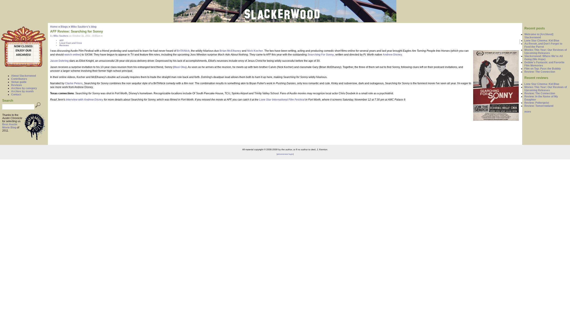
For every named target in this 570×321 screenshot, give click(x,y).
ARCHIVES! (23, 54)
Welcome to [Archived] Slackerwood (538, 36)
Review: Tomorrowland (538, 105)
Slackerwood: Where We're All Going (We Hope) (543, 58)
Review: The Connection (539, 71)
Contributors (19, 78)
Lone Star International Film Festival (282, 99)
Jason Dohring (59, 60)
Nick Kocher (255, 50)
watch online (72, 54)
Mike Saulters (60, 36)
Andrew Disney (392, 54)
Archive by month (22, 91)
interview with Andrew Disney (84, 99)
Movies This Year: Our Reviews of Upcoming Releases (545, 51)
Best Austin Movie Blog (9, 126)
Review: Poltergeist (536, 102)
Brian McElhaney (230, 50)
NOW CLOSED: (23, 46)
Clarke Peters (74, 83)
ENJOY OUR (23, 50)
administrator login (285, 154)
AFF (61, 40)
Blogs (64, 26)
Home (54, 26)
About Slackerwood (23, 75)
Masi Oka (180, 67)
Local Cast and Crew (70, 43)
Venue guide (18, 82)
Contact (16, 94)
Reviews (16, 85)
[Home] (285, 21)
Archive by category (24, 88)
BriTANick (183, 50)
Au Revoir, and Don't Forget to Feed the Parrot (543, 45)
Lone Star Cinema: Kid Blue (541, 40)
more (527, 111)
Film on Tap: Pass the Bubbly (542, 68)
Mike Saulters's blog (83, 26)
